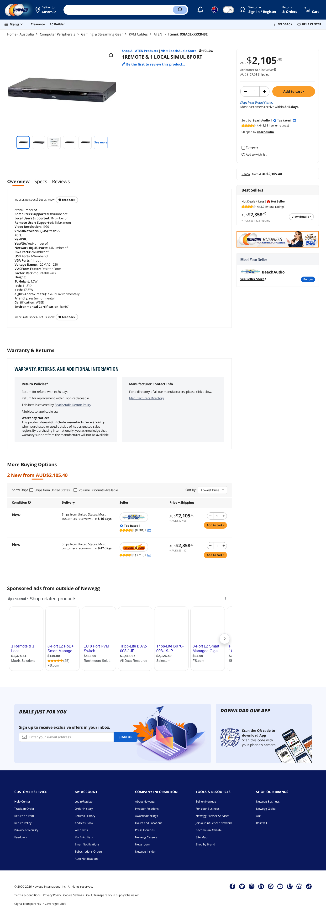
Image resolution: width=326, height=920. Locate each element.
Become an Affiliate (209, 830)
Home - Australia (20, 34)
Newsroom (142, 844)
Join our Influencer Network (214, 823)
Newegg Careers (146, 837)
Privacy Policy (52, 895)
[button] (46, 9)
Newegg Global (266, 809)
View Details (301, 217)
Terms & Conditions (27, 895)
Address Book (84, 823)
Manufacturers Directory (146, 398)
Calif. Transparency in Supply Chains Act (112, 895)
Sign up (125, 737)
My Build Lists (84, 837)
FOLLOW (308, 279)
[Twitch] (290, 886)
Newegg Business (268, 801)
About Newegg (145, 801)
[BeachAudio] (142, 517)
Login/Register (84, 801)
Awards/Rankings (146, 816)
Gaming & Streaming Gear (102, 34)
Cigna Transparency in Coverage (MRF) (40, 904)
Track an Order (24, 809)
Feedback (68, 200)
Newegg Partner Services (212, 816)
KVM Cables (138, 34)
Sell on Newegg (206, 801)
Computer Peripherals (57, 34)
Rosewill (261, 823)
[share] (111, 55)
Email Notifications (87, 844)
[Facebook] (232, 886)
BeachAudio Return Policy (73, 405)
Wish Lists (81, 830)
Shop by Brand (205, 844)
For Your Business (208, 809)
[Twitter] (242, 886)
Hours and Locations (148, 823)
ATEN (158, 34)
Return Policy (23, 823)
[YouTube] (280, 886)
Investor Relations (147, 809)
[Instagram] (251, 886)
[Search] (180, 10)
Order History (84, 809)
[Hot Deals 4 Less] (142, 547)
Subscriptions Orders (89, 851)
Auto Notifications (86, 859)
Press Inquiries (145, 830)
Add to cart (293, 91)
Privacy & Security (26, 830)
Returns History (85, 816)
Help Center (22, 801)
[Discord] (299, 886)
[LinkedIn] (261, 886)
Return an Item (24, 816)
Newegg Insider (145, 851)
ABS (259, 816)
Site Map (201, 837)
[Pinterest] (271, 886)
